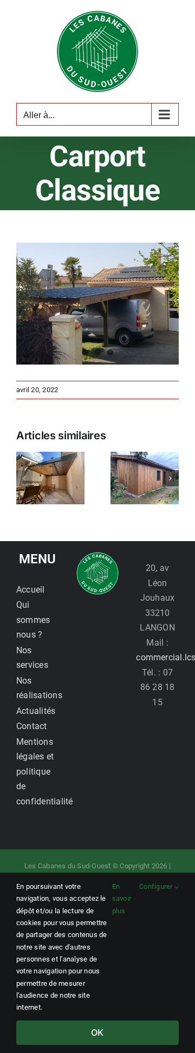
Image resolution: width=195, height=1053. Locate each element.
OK (97, 1032)
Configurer (156, 886)
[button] (24, 478)
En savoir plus (121, 898)
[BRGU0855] (97, 304)
